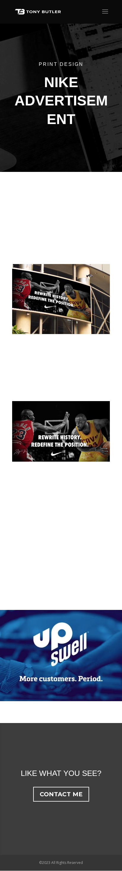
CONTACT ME (61, 794)
